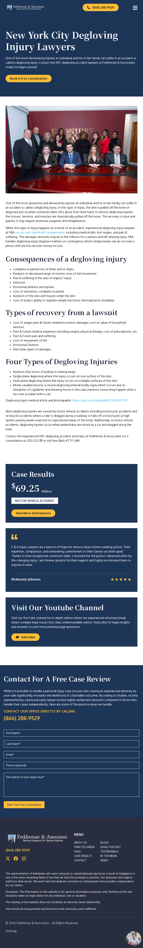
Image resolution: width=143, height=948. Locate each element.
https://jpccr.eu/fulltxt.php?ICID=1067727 (100, 400)
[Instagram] (24, 858)
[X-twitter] (8, 858)
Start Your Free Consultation (24, 804)
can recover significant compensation (40, 232)
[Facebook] (16, 858)
